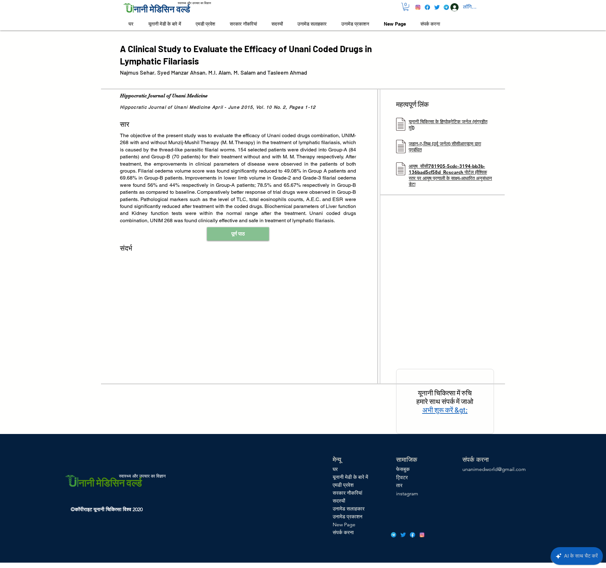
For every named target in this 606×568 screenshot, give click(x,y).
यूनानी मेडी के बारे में (350, 477)
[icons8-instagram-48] (418, 7)
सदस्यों (339, 501)
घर (335, 469)
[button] (406, 7)
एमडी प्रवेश (343, 485)
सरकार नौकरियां (347, 493)
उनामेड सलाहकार (349, 509)
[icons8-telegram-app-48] (446, 7)
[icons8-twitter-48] (437, 7)
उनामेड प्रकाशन (347, 517)
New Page (344, 525)
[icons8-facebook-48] (427, 7)
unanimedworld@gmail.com (494, 469)
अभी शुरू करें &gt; (445, 410)
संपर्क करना (343, 532)
